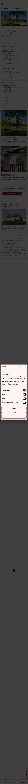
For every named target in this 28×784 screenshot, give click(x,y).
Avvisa (14, 416)
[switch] (25, 394)
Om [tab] (23, 370)
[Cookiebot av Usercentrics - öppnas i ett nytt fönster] (21, 366)
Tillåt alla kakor (14, 408)
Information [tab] (14, 370)
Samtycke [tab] (5, 370)
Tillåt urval (14, 412)
